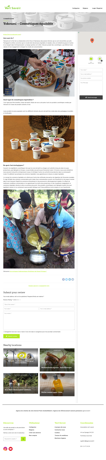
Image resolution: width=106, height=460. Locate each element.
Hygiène (57, 375)
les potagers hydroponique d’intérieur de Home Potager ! (28, 271)
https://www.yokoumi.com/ (12, 34)
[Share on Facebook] (63, 279)
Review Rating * (8, 300)
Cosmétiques (8, 18)
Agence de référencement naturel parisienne (67, 411)
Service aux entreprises (20, 375)
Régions (85, 8)
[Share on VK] (72, 279)
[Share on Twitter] (66, 279)
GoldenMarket (47, 411)
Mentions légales (60, 438)
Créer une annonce (35, 433)
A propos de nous (60, 427)
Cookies (57, 433)
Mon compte (33, 435)
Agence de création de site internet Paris (29, 411)
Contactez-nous (60, 430)
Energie (21, 350)
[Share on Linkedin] (69, 279)
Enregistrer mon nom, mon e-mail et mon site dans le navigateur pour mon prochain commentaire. (33, 332)
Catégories (76, 8)
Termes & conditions (61, 435)
